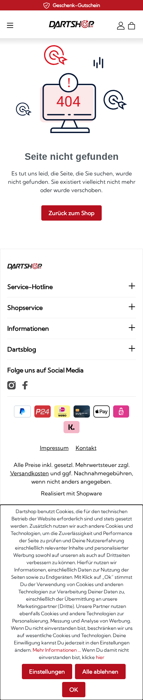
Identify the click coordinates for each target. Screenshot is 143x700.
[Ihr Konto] (120, 25)
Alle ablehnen (100, 671)
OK (73, 689)
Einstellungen (47, 671)
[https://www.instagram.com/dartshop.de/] (11, 384)
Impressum (54, 447)
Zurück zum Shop (71, 212)
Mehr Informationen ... (57, 650)
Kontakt (86, 447)
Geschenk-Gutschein (76, 5)
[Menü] (10, 25)
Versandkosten (29, 473)
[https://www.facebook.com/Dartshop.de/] (25, 384)
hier (100, 657)
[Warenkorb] (131, 25)
